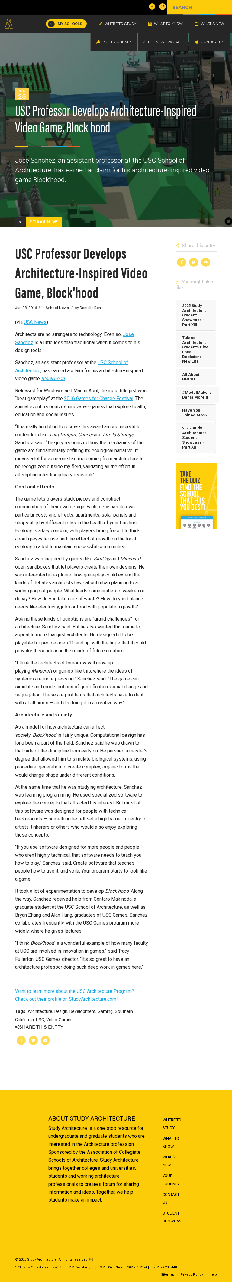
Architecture (40, 1011)
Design (60, 1011)
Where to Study (172, 1123)
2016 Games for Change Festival (98, 398)
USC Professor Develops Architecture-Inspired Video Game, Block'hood (81, 272)
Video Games (59, 1020)
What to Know (171, 1142)
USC (40, 1020)
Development (82, 1011)
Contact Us (171, 1198)
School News (57, 307)
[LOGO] (8, 24)
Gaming (105, 1011)
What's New (170, 1161)
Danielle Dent (91, 307)
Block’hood (53, 378)
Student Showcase (173, 1217)
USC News (35, 322)
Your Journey (171, 1179)
